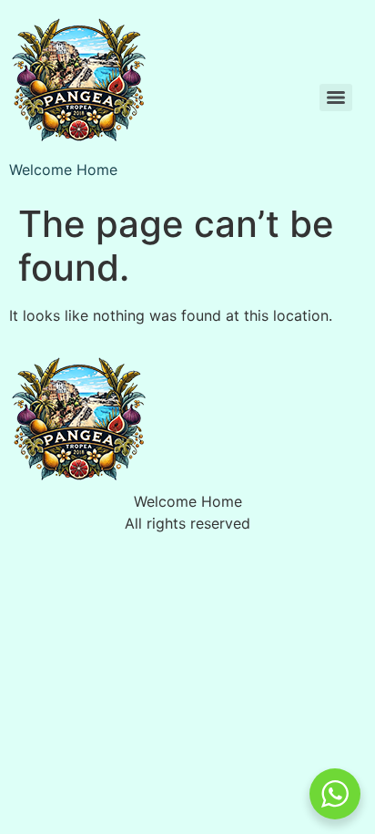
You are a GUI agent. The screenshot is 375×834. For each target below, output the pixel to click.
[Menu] (335, 97)
